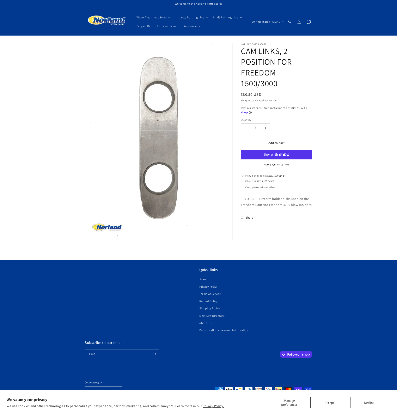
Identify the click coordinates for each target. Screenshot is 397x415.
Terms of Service (210, 294)
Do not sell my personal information (223, 330)
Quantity (246, 120)
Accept (329, 403)
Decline (369, 403)
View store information (260, 187)
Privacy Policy (208, 286)
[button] (155, 17)
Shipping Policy (209, 308)
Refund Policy (208, 301)
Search (203, 279)
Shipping (246, 100)
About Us (205, 323)
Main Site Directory (211, 315)
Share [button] (249, 217)
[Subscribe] (154, 354)
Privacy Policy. (213, 406)
